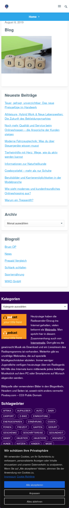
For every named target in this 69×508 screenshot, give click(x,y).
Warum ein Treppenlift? (19, 200)
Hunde (7, 443)
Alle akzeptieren (34, 484)
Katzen (21, 443)
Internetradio (38, 342)
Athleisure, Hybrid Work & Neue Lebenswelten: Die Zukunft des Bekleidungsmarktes (34, 116)
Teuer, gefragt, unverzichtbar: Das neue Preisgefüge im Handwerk (29, 105)
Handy (7, 438)
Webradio (50, 329)
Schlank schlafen (15, 267)
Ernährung (35, 421)
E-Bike (23, 416)
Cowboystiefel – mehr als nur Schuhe (28, 170)
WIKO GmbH (13, 281)
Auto (39, 410)
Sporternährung (14, 274)
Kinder (35, 443)
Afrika (7, 410)
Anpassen (34, 493)
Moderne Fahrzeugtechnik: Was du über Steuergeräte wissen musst (29, 143)
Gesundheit (56, 432)
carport (8, 416)
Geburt (52, 427)
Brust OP (10, 246)
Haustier (22, 438)
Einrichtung (40, 416)
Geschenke (10, 432)
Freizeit (22, 427)
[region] (34, 476)
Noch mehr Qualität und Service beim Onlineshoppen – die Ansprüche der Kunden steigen (32, 129)
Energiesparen (12, 421)
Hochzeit (57, 438)
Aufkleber (23, 410)
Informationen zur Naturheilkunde (25, 164)
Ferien (7, 427)
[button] (59, 6)
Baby (51, 410)
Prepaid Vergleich (16, 260)
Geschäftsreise (33, 432)
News (8, 254)
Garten (37, 427)
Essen (51, 421)
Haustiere (40, 438)
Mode (49, 443)
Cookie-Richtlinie (26, 476)
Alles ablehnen (34, 501)
